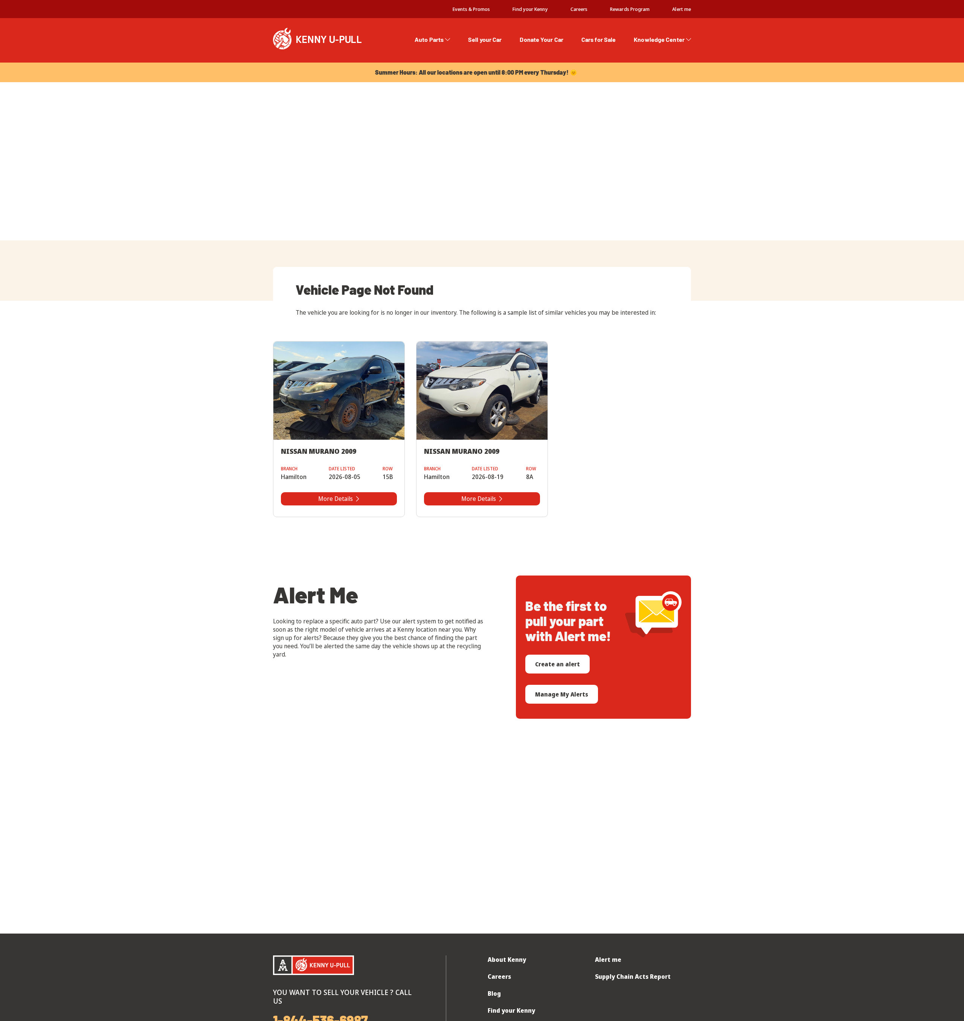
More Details (335, 498)
